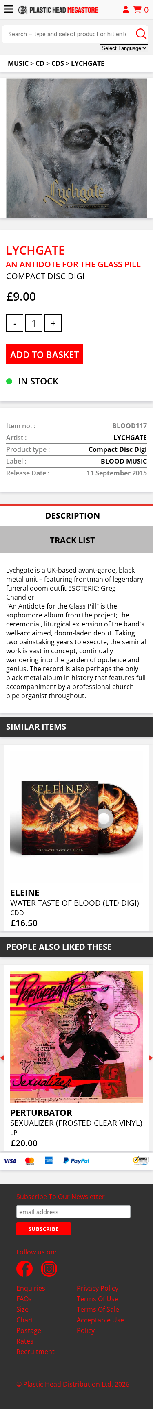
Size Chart (24, 1314)
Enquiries (30, 1288)
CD (39, 63)
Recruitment (35, 1351)
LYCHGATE (87, 63)
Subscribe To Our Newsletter (60, 1196)
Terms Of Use (97, 1298)
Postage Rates (28, 1336)
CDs (57, 63)
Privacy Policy (97, 1288)
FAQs (24, 1298)
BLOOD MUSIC (124, 461)
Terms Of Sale (98, 1309)
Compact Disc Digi (118, 449)
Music (18, 63)
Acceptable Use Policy (100, 1325)
